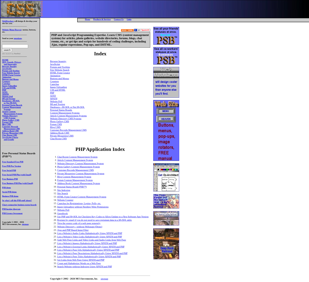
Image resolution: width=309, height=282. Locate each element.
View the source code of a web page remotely (78, 223)
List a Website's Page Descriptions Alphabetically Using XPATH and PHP (92, 253)
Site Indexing (63, 190)
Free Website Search (11, 73)
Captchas (6, 83)
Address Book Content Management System (78, 183)
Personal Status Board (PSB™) (72, 186)
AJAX (5, 92)
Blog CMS (6, 124)
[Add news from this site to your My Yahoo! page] (142, 30)
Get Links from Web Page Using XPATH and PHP (80, 260)
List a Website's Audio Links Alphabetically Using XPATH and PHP (89, 233)
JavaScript (7, 68)
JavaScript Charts (10, 137)
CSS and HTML (9, 88)
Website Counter (65, 200)
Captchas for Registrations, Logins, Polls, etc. (79, 203)
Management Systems (13, 114)
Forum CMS (7, 122)
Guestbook (62, 213)
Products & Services (102, 19)
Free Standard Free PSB (12, 162)
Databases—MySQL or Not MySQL (67, 107)
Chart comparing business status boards (19, 205)
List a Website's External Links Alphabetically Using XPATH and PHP (90, 246)
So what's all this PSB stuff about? (17, 200)
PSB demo (6, 187)
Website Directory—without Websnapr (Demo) (79, 226)
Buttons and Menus (10, 79)
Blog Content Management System (74, 176)
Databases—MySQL (11, 101)
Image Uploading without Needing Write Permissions (83, 206)
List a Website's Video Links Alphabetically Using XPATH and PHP (89, 236)
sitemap (25, 224)
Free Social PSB (9, 170)
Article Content (9, 111)
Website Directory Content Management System (80, 163)
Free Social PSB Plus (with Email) (16, 175)
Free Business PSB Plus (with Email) (17, 183)
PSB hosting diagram (11, 209)
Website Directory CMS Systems (65, 118)
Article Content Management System (75, 160)
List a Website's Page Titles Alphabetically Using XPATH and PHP (89, 256)
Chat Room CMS (9, 135)
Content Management (11, 107)
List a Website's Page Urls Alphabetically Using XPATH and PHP (88, 250)
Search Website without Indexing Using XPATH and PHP (84, 266)
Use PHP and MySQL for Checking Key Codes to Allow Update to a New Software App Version (103, 216)
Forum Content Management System (75, 180)
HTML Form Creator (11, 75)
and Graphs (9, 139)
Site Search (62, 193)
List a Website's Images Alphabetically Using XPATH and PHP (87, 243)
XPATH (5, 94)
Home (87, 19)
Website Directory (10, 116)
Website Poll (7, 96)
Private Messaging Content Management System (80, 173)
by (15, 54)
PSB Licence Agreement (12, 213)
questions (18, 38)
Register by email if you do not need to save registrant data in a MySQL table (94, 220)
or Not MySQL (10, 103)
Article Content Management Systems (68, 115)
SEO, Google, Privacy (11, 62)
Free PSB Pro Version (11, 166)
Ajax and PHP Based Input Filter (73, 230)
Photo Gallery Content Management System (78, 166)
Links (129, 19)
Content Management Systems (65, 112)
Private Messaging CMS (12, 133)
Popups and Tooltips (10, 71)
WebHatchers (8, 21)
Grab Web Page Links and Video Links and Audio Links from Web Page (91, 240)
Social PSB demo (9, 192)
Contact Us (119, 19)
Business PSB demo (10, 196)
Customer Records (10, 126)
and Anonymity (10, 64)
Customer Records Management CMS (68, 130)
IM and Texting (8, 99)
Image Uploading (9, 86)
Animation (6, 77)
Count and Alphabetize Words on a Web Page (79, 263)
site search (6, 54)
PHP (4, 90)
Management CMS (12, 129)
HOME (5, 60)
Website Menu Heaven (11, 30)
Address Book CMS (10, 131)
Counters (6, 81)
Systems (7, 109)
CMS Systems (9, 118)
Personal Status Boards (12, 105)
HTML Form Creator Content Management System (81, 196)
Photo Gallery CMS (10, 120)
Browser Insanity (9, 66)
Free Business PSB (10, 179)
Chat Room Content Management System (77, 156)
